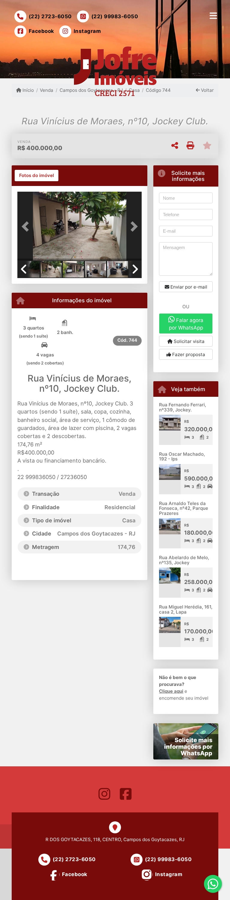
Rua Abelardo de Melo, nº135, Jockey (184, 560)
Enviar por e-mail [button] (188, 287)
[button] (26, 227)
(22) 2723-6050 (50, 16)
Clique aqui (171, 691)
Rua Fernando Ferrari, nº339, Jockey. (182, 407)
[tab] (36, 175)
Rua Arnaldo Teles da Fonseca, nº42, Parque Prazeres (183, 508)
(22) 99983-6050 (114, 16)
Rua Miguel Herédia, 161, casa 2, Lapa (185, 609)
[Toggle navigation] (213, 15)
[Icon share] (104, 794)
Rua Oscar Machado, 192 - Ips (182, 456)
